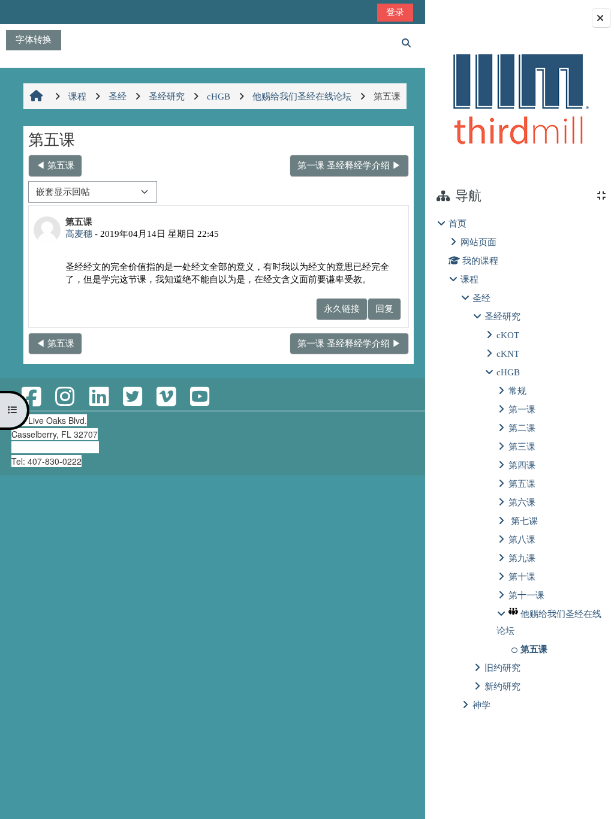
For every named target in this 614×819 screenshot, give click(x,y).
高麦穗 (78, 233)
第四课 (521, 465)
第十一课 (526, 595)
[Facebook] (31, 397)
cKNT (507, 353)
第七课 (523, 521)
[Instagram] (65, 397)
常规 (517, 391)
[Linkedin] (99, 397)
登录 (395, 12)
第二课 (521, 428)
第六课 (521, 502)
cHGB (508, 372)
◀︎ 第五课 (55, 165)
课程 (469, 279)
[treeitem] (519, 464)
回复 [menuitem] (384, 308)
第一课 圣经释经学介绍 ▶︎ (349, 165)
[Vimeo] (166, 397)
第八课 (521, 539)
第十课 (521, 576)
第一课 (521, 409)
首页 (457, 223)
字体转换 (34, 39)
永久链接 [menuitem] (342, 308)
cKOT (507, 335)
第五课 (521, 483)
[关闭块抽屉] (601, 18)
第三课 (521, 446)
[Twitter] (132, 397)
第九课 (521, 558)
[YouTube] (199, 397)
